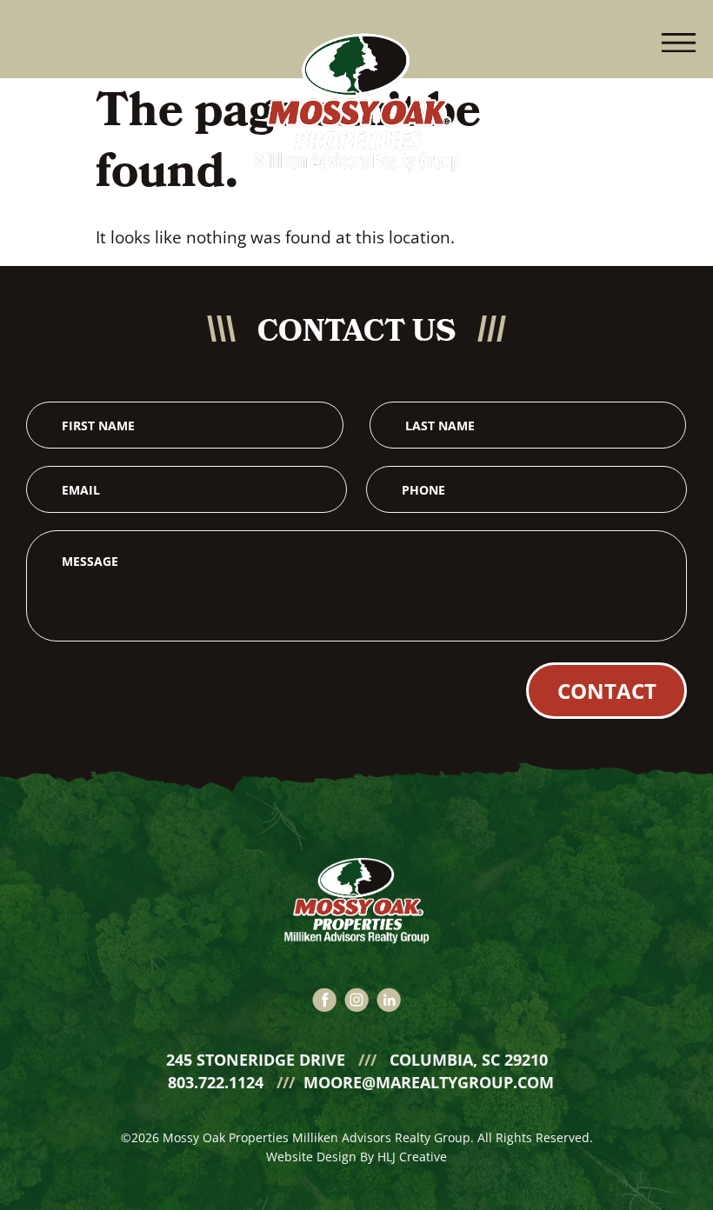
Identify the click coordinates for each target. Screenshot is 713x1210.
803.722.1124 (218, 1082)
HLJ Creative (412, 1156)
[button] (678, 39)
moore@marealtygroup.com (428, 1082)
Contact (606, 690)
